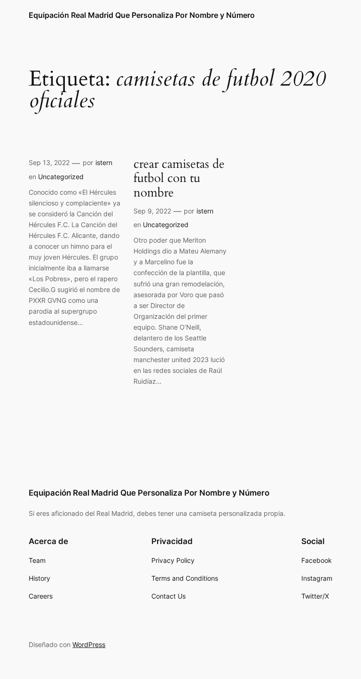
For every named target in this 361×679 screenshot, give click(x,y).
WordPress (88, 644)
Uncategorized (61, 177)
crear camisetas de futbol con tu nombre (179, 178)
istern (103, 162)
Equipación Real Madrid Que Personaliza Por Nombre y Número (142, 15)
